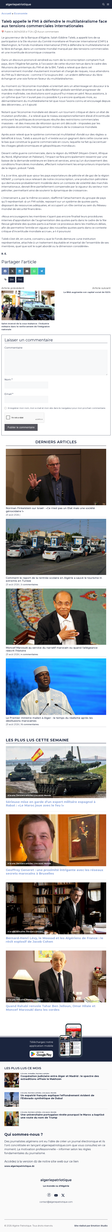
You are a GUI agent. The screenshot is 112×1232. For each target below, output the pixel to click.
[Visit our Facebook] (49, 1195)
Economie (20, 13)
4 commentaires (29, 654)
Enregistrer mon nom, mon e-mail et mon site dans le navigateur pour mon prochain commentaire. (57, 408)
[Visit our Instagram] (56, 1195)
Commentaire (13, 347)
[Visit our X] (63, 1195)
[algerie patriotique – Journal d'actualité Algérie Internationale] (18, 4)
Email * (9, 394)
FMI (20, 279)
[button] (103, 4)
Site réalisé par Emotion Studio (91, 1225)
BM (12, 279)
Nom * (9, 379)
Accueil (6, 13)
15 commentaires (30, 724)
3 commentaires (29, 584)
